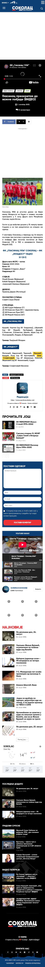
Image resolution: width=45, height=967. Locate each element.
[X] (31, 407)
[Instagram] (14, 407)
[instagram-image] (8, 601)
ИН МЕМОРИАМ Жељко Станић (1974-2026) (26, 423)
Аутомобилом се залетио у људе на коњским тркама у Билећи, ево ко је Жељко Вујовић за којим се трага (28, 715)
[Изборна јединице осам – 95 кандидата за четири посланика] (8, 662)
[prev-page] (3, 456)
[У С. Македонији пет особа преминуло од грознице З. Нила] (8, 676)
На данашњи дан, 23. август (29, 726)
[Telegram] (28, 407)
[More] (28, 121)
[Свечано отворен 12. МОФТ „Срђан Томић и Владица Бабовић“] (8, 436)
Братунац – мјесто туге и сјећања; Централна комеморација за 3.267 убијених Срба (28, 845)
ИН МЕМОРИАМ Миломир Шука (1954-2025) (27, 446)
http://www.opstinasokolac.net (22, 400)
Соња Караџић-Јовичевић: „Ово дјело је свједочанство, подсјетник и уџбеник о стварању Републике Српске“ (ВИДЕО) (29, 889)
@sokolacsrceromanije (19, 588)
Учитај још (22, 739)
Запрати (38, 589)
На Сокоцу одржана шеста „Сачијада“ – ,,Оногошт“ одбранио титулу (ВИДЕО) (26, 876)
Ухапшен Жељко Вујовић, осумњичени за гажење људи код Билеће (28, 647)
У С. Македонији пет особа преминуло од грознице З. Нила (28, 674)
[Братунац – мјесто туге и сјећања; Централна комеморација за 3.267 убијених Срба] (8, 845)
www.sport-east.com (16, 374)
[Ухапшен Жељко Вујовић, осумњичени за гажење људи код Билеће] (8, 649)
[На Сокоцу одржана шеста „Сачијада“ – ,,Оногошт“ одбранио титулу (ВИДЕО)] (8, 877)
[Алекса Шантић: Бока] (8, 689)
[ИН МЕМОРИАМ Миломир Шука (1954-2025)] (8, 448)
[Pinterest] (21, 407)
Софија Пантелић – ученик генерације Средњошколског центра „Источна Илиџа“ (27, 857)
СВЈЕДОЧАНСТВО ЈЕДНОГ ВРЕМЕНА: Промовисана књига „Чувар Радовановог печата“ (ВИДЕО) (28, 902)
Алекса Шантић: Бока (26, 685)
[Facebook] (10, 407)
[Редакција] (22, 388)
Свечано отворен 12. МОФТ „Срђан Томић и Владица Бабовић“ (28, 435)
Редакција (22, 397)
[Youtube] (35, 407)
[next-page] (7, 456)
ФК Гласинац (15, 378)
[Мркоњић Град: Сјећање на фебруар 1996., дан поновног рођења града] (8, 833)
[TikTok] (28, 952)
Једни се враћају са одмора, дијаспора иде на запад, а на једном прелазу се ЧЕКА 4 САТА (29, 701)
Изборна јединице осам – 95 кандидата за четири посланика (28, 660)
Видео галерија (8, 90)
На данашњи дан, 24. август (26, 633)
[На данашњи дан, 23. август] (8, 730)
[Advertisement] (22, 36)
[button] (43, 2)
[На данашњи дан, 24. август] (8, 636)
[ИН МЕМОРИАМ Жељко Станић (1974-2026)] (8, 425)
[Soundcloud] (24, 407)
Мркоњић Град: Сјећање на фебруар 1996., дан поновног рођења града (27, 832)
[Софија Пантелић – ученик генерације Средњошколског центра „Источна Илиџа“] (8, 858)
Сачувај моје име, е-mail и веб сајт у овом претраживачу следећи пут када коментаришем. (20, 513)
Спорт (27, 90)
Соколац (19, 90)
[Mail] (17, 407)
